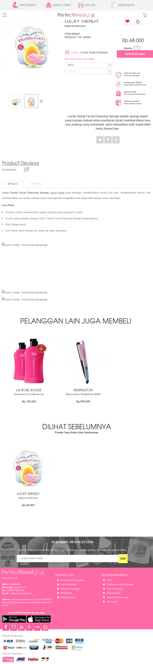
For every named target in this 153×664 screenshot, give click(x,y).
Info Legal (111, 601)
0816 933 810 (14, 587)
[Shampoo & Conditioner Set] (29, 387)
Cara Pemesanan (114, 588)
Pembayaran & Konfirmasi (119, 584)
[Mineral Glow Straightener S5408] (83, 387)
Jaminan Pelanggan (70, 588)
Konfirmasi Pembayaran (72, 580)
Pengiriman (66, 593)
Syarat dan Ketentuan (117, 597)
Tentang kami (113, 593)
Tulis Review (9, 170)
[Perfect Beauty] (76, 17)
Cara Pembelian (68, 584)
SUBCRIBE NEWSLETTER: (72, 542)
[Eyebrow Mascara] (16, 101)
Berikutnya (41, 101)
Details (13, 183)
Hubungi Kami (67, 597)
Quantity (128, 48)
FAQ (108, 580)
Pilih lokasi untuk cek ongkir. (80, 59)
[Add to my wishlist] (127, 20)
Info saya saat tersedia (135, 55)
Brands (36, 183)
